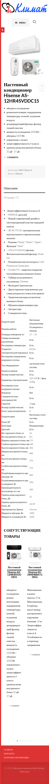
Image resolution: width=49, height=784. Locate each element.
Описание (11, 188)
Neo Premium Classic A (35, 563)
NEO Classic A (25, 170)
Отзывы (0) (11, 197)
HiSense (19, 173)
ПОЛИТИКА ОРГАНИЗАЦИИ (16, 758)
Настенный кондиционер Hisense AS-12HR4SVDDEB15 (14, 572)
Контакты (9, 754)
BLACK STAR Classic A (14, 563)
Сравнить (12, 157)
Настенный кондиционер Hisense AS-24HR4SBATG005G (34, 572)
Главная (8, 750)
